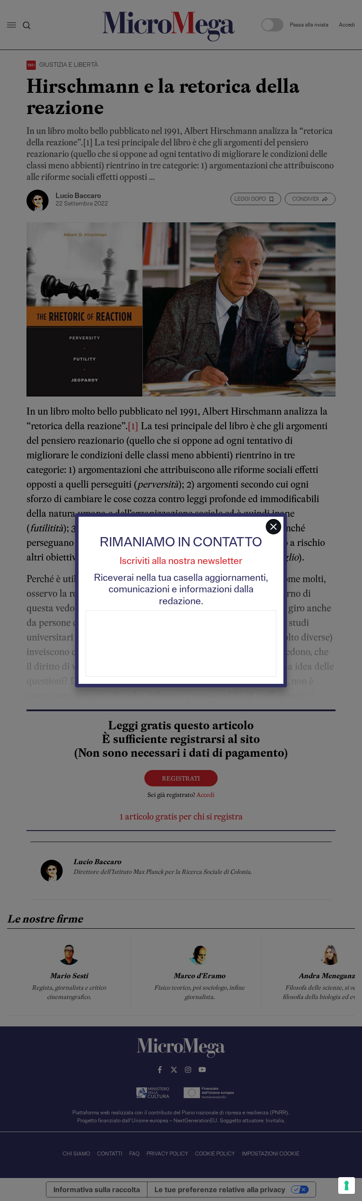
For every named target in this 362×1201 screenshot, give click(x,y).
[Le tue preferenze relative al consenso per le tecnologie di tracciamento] (346, 1185)
